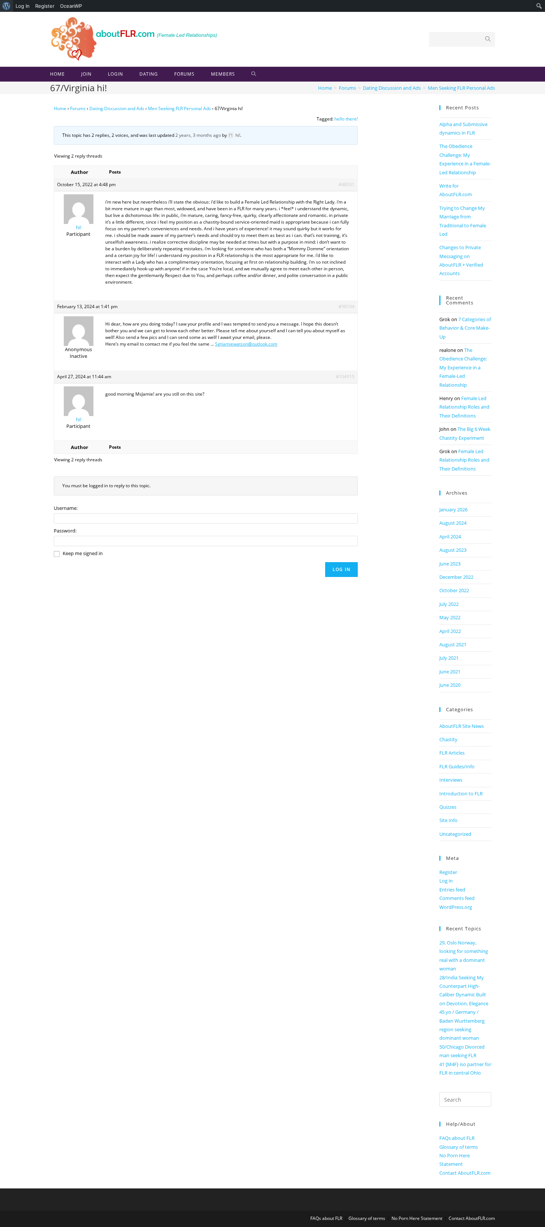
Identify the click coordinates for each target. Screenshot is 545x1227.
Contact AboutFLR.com (465, 1173)
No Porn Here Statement (417, 1218)
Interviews (450, 779)
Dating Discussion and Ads (116, 108)
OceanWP (71, 6)
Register (44, 6)
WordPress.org (455, 907)
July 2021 (449, 657)
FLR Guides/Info (457, 766)
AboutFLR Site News (461, 726)
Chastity (448, 739)
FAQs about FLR (457, 1138)
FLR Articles (452, 752)
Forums (78, 108)
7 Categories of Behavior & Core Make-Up (465, 328)
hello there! (346, 119)
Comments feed (457, 898)
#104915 (345, 376)
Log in (446, 880)
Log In (23, 6)
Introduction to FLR (461, 793)
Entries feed (452, 889)
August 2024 (452, 523)
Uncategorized (455, 834)
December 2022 (456, 577)
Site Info (448, 820)
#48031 (346, 184)
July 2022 (449, 604)
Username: (65, 508)
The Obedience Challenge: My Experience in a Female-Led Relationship (463, 367)
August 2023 (452, 550)
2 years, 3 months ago (198, 135)
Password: (65, 530)
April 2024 (450, 536)
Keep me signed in (83, 553)
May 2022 (449, 617)
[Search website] (253, 74)
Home (60, 108)
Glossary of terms (458, 1147)
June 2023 (449, 563)
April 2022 (450, 631)
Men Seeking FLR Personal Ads (179, 108)
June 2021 (449, 671)
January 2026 (453, 509)
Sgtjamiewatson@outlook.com (246, 344)
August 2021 (452, 644)
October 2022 (454, 590)
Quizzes (447, 807)
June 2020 (449, 685)
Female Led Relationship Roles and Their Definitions (464, 407)
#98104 (346, 306)
